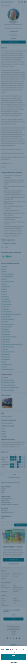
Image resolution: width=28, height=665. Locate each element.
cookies (6, 649)
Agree (13, 655)
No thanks (13, 658)
